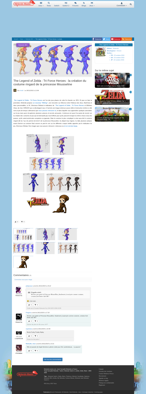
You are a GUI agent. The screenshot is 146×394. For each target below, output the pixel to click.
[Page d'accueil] (27, 373)
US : (112, 57)
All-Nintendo (65, 392)
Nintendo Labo (79, 378)
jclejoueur (29, 286)
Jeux (91, 6)
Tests (49, 6)
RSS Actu (47, 383)
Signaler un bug (103, 378)
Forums (75, 6)
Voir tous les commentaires (52, 359)
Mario (63, 376)
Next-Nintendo (73, 392)
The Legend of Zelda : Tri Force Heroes (28, 100)
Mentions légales (104, 380)
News (21, 39)
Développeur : (111, 51)
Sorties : (110, 53)
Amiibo (55, 378)
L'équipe (101, 369)
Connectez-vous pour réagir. (23, 279)
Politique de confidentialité (106, 383)
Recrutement (102, 376)
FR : (112, 55)
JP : (112, 60)
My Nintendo (61, 378)
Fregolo (28, 312)
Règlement (102, 385)
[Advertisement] (73, 22)
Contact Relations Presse (106, 373)
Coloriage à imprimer (87, 392)
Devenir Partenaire (55, 392)
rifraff (21, 90)
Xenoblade (80, 376)
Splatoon (86, 376)
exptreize (29, 329)
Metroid (74, 376)
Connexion (121, 6)
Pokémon (69, 376)
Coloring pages (98, 392)
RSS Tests (53, 383)
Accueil (16, 39)
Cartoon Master (69, 378)
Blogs (84, 6)
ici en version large (70, 126)
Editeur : (110, 48)
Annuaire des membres (105, 371)
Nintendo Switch (52, 376)
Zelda (59, 376)
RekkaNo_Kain (31, 343)
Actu (40, 6)
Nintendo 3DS (29, 39)
